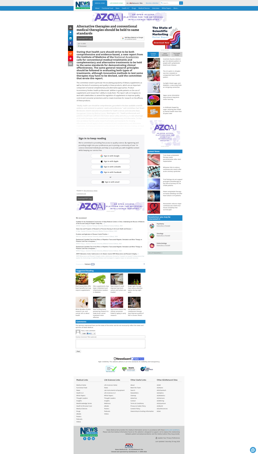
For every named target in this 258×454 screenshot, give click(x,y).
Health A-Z (79, 393)
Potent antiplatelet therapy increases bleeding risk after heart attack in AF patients (172, 193)
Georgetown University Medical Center (91, 113)
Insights (79, 401)
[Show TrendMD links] (144, 264)
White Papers (80, 395)
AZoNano (160, 388)
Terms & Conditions (137, 403)
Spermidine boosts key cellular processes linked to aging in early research (118, 312)
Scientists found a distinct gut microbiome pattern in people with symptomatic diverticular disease (172, 62)
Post (78, 351)
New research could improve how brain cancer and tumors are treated (118, 289)
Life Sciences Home (116, 3)
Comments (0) (81, 194)
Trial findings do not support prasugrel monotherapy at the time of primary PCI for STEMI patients (172, 182)
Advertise (134, 398)
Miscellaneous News (90, 191)
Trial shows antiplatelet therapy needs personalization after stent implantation (172, 158)
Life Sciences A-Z (109, 393)
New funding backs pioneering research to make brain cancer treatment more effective (100, 313)
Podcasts (79, 419)
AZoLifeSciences (162, 409)
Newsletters (135, 393)
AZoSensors (161, 398)
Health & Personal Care (84, 406)
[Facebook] (70, 43)
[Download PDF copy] (70, 27)
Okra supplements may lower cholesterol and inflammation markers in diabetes (101, 289)
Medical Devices (81, 409)
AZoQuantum (161, 403)
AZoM (159, 385)
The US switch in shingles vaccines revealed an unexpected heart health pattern (171, 74)
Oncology (160, 233)
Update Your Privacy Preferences (168, 438)
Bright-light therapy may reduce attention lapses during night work (135, 289)
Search (133, 390)
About (133, 385)
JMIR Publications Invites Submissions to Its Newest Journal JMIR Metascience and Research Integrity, (106, 254)
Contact (133, 401)
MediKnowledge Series (84, 403)
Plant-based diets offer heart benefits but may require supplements (83, 288)
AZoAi (159, 411)
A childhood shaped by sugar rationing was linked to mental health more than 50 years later (172, 110)
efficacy (126, 116)
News (78, 390)
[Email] (70, 63)
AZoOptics (160, 393)
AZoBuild (160, 406)
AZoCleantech (161, 390)
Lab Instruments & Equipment (114, 390)
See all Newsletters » (155, 253)
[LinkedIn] (70, 38)
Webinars (107, 403)
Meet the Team (136, 388)
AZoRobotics (161, 395)
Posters (78, 416)
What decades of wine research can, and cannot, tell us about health (83, 312)
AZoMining (160, 401)
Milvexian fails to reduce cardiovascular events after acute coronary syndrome (172, 169)
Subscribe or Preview (163, 226)
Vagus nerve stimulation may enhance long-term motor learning (171, 97)
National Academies (126, 57)
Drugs (78, 411)
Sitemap (133, 395)
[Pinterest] (70, 58)
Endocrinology (162, 243)
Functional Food (81, 388)
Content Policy (135, 409)
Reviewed (83, 46)
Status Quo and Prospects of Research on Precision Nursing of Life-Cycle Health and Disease (103, 229)
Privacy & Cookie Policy (138, 406)
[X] (70, 48)
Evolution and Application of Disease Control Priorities (91, 234)
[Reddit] (70, 53)
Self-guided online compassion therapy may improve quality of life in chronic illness (136, 312)
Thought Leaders (82, 398)
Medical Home (100, 3)
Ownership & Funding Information (142, 411)
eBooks (78, 414)
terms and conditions (172, 430)
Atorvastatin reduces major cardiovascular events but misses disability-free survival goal (172, 207)
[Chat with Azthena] (253, 450)
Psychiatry (160, 224)
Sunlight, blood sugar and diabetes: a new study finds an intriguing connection (172, 85)
